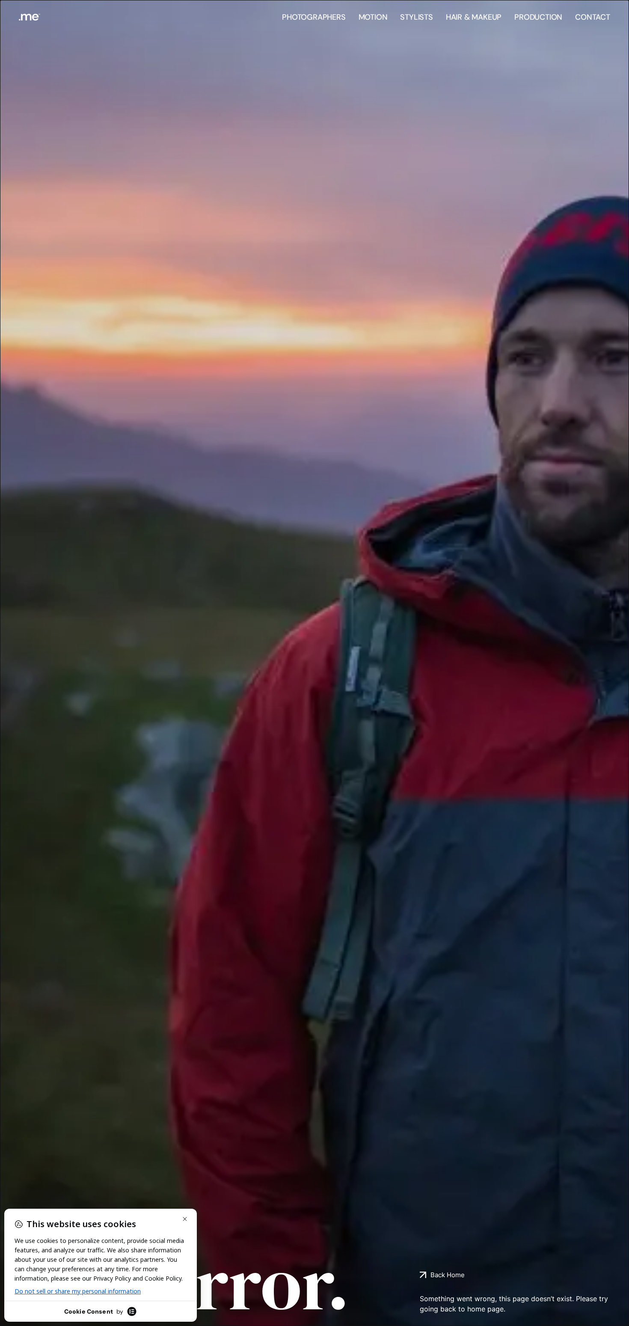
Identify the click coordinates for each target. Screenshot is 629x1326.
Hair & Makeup (473, 17)
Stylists (416, 17)
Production (538, 17)
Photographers (313, 17)
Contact (592, 17)
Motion (373, 17)
